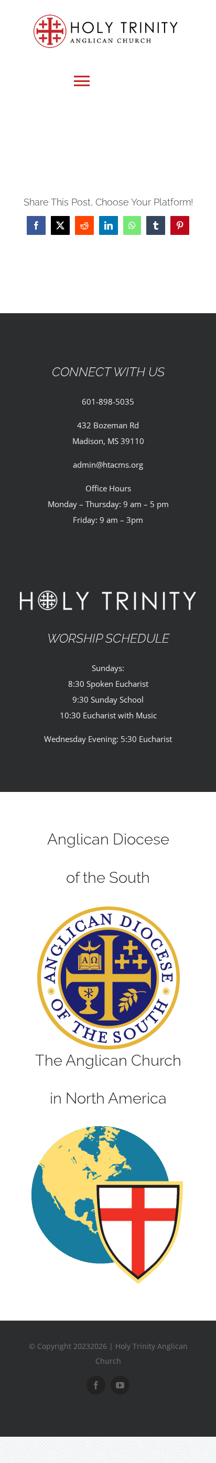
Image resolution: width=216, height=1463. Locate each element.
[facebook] (96, 1385)
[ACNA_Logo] (108, 1130)
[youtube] (120, 1385)
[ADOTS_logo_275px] (108, 909)
